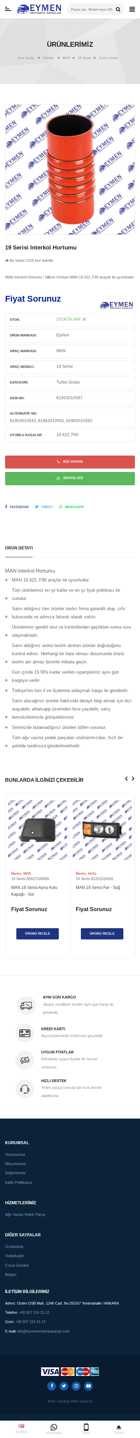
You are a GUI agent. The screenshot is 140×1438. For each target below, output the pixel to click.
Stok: (15, 319)
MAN (61, 350)
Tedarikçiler (14, 1256)
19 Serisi (64, 366)
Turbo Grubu (109, 58)
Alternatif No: (23, 413)
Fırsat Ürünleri (17, 1265)
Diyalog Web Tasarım (74, 1401)
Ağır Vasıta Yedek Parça (25, 1214)
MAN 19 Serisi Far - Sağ (98, 887)
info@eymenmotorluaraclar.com (43, 1331)
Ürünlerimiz (14, 1247)
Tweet (47, 507)
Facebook (19, 507)
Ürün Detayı (19, 548)
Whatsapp (74, 507)
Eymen (62, 335)
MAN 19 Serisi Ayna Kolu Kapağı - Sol (34, 891)
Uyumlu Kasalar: (26, 435)
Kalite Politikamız (19, 1182)
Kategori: (19, 382)
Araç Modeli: (22, 367)
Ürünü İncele (37, 933)
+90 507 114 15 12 (34, 1312)
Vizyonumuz (15, 1154)
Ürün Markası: (23, 335)
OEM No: (17, 398)
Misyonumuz (15, 1164)
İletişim (10, 1274)
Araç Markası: (23, 351)
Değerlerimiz (15, 1173)
